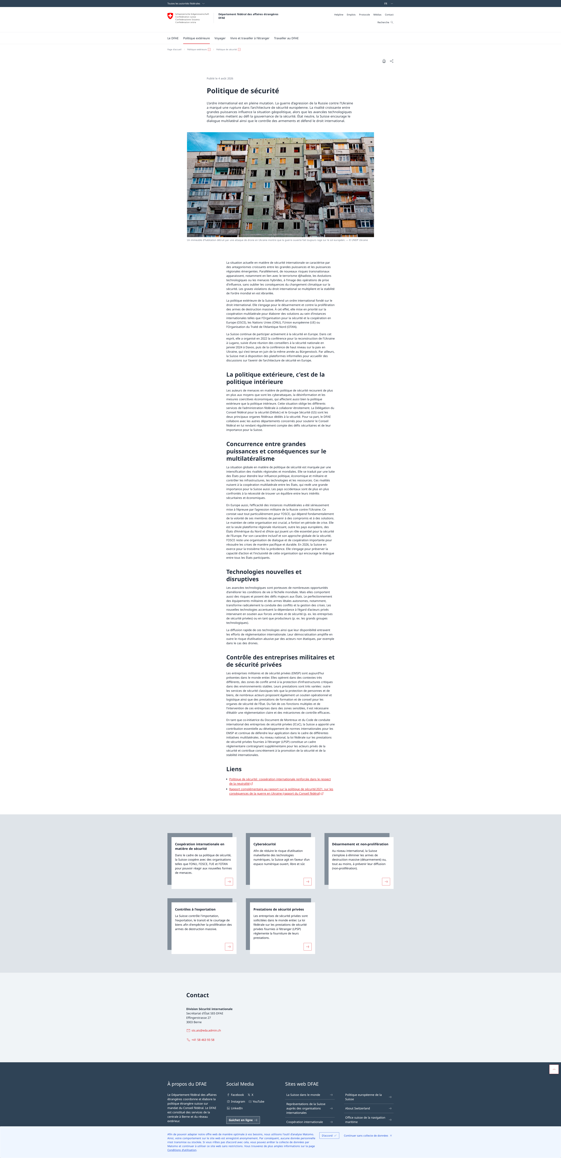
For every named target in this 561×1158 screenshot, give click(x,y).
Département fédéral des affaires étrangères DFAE (248, 16)
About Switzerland (357, 1108)
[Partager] (391, 61)
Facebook (237, 1095)
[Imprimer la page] (384, 61)
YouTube (258, 1101)
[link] (202, 861)
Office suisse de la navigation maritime (365, 1120)
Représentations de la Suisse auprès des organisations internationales (305, 1108)
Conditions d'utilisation (181, 1150)
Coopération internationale (304, 1122)
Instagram (238, 1101)
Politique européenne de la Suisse (363, 1097)
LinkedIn (237, 1108)
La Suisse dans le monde (303, 1095)
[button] (173, 38)
